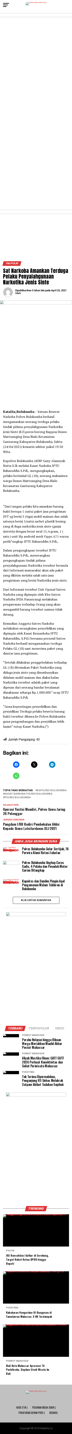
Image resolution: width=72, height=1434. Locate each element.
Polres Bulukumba (18, 797)
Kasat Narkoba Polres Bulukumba (28, 794)
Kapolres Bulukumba (52, 790)
